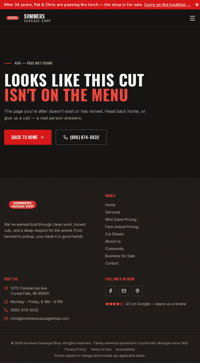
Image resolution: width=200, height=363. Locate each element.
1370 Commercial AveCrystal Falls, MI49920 (29, 291)
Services (112, 212)
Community (114, 248)
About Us (113, 241)
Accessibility (125, 349)
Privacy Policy (75, 349)
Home (110, 205)
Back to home (24, 137)
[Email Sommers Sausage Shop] (124, 291)
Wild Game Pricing (120, 219)
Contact (111, 263)
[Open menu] (192, 18)
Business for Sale (120, 256)
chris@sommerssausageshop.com (39, 318)
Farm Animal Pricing (121, 226)
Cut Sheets (114, 234)
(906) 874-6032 (84, 137)
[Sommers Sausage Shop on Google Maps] (137, 291)
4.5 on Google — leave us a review (156, 304)
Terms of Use (100, 349)
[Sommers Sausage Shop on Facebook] (110, 291)
